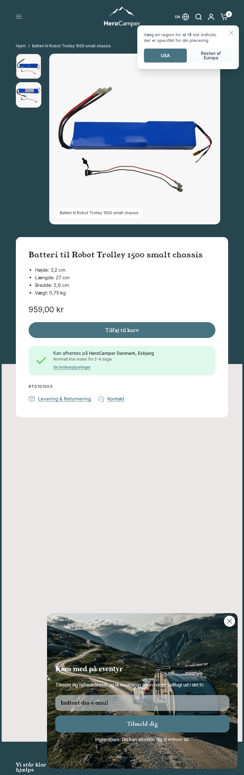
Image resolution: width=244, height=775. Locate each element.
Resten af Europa (211, 55)
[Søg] (198, 16)
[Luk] (231, 33)
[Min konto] (211, 16)
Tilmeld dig (142, 724)
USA (165, 55)
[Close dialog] (229, 621)
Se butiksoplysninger (72, 367)
